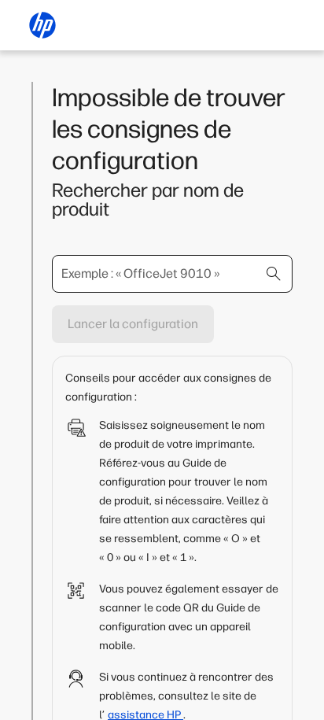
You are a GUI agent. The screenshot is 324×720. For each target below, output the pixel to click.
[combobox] (172, 274)
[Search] (273, 273)
